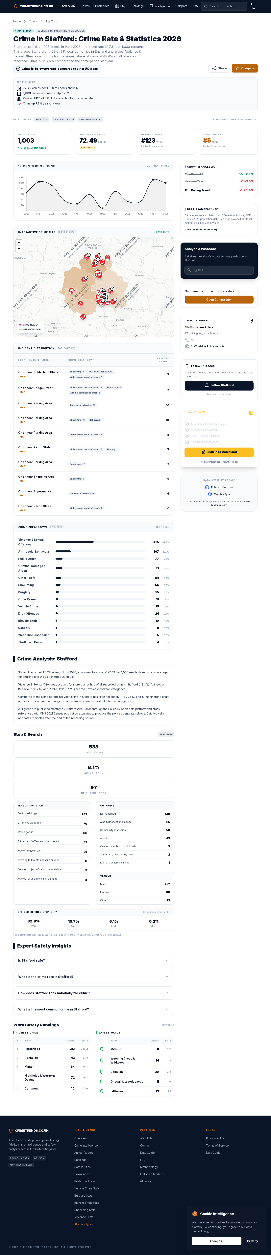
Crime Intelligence (86, 1145)
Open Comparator (219, 299)
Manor (29, 1066)
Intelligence (159, 6)
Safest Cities (82, 1167)
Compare (181, 6)
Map (120, 6)
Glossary (146, 1181)
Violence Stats (83, 1217)
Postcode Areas (84, 1181)
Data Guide (147, 1152)
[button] (110, 291)
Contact (145, 1145)
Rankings (138, 6)
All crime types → (85, 1224)
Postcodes (102, 6)
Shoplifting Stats (84, 1209)
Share (219, 68)
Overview (68, 6)
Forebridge (32, 1048)
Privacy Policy (215, 1138)
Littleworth (118, 1091)
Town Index (82, 1174)
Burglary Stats (83, 1195)
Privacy (252, 1241)
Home (17, 21)
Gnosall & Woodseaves (127, 1081)
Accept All (216, 1241)
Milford (116, 1049)
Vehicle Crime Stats (87, 1188)
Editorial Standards (152, 1174)
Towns (85, 6)
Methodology (149, 1167)
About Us (146, 1138)
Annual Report (83, 1152)
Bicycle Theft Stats (86, 1202)
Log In (253, 6)
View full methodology (201, 229)
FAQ (195, 6)
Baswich (117, 1071)
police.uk (117, 935)
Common (31, 1088)
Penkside (31, 1057)
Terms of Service (217, 1145)
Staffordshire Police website (208, 346)
